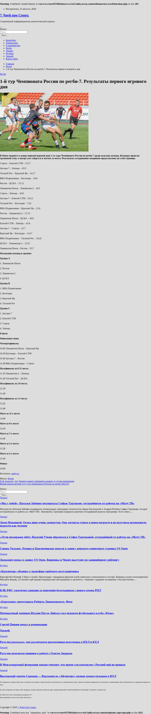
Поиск (3, 29)
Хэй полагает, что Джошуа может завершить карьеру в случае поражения (37, 481)
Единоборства (13, 45)
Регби (9, 48)
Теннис (9, 51)
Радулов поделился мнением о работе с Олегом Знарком (36, 653)
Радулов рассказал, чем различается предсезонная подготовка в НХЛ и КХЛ (49, 641)
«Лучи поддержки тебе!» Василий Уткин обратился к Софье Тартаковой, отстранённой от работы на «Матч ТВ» (73, 537)
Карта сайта (12, 59)
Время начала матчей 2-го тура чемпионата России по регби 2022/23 (34, 484)
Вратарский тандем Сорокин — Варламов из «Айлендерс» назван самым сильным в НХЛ (58, 676)
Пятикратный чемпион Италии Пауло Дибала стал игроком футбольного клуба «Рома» (57, 613)
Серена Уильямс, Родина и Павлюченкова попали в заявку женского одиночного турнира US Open (64, 548)
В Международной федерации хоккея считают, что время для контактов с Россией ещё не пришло (62, 664)
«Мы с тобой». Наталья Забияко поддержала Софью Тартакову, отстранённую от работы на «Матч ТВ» (67, 503)
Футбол (10, 53)
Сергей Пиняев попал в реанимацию (23, 624)
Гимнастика (12, 43)
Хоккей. (5, 630)
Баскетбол (11, 40)
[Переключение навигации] (1, 27)
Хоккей (9, 56)
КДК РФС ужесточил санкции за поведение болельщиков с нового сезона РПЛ (50, 590)
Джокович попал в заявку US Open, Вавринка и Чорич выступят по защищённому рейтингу (59, 559)
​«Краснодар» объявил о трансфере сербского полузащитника (39, 571)
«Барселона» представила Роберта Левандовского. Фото (36, 601)
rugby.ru (15, 473)
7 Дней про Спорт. (14, 15)
